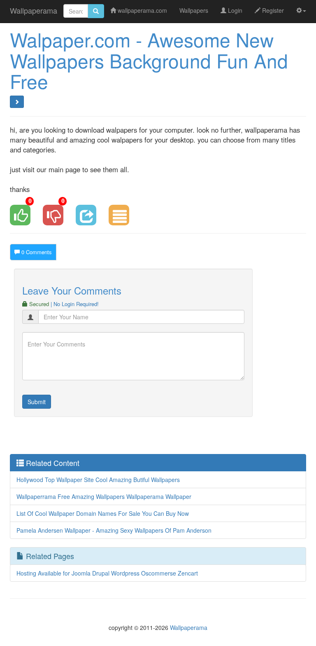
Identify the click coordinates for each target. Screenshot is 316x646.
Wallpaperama (33, 10)
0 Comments (36, 252)
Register (272, 10)
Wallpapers (193, 10)
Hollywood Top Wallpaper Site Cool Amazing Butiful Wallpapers (98, 479)
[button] (301, 10)
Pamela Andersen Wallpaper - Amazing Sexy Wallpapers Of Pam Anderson (113, 530)
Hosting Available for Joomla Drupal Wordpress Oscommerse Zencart (107, 573)
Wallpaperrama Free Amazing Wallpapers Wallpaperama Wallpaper (103, 496)
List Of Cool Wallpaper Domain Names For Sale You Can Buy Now (102, 513)
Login (234, 10)
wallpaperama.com (141, 10)
